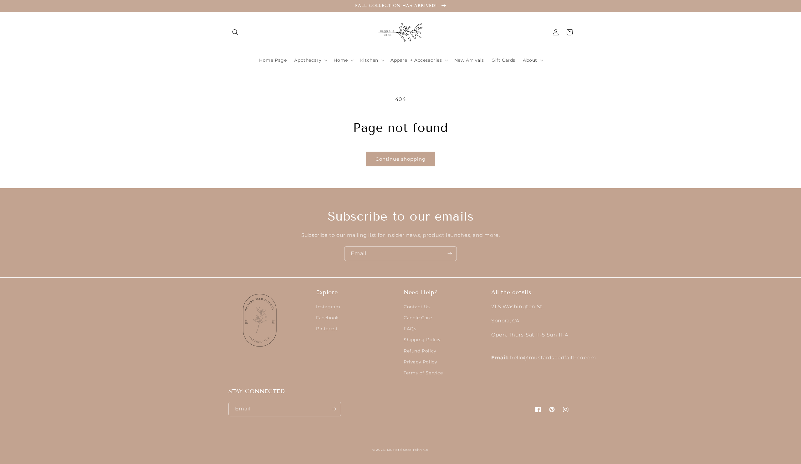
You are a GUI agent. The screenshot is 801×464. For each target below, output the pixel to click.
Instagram (328, 307)
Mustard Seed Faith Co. (408, 450)
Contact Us (417, 307)
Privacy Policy (420, 362)
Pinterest (327, 328)
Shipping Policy (422, 339)
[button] (235, 32)
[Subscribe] (450, 253)
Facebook (327, 318)
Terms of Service (423, 373)
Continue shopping (400, 159)
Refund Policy (420, 351)
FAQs (410, 328)
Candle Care (418, 318)
